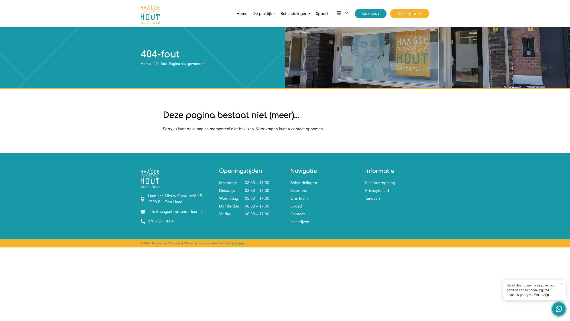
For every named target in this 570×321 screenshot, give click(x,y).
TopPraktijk (238, 243)
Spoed (322, 13)
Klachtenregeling (380, 182)
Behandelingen (294, 13)
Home (241, 13)
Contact (297, 214)
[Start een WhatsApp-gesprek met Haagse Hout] (559, 309)
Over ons (298, 190)
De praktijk (262, 13)
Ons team (299, 198)
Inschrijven (299, 221)
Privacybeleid (377, 190)
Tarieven (372, 198)
